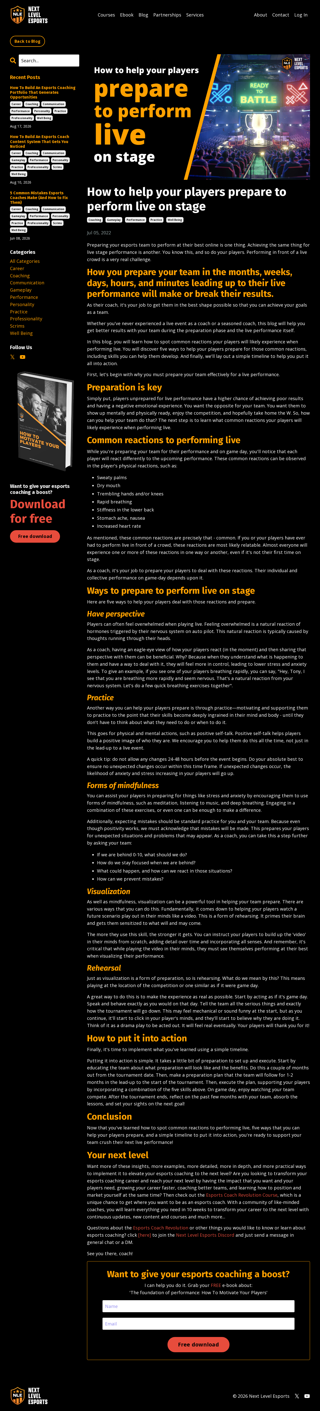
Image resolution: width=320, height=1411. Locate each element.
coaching (94, 220)
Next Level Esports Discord (205, 1235)
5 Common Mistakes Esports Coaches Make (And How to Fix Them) (39, 198)
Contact (280, 15)
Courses (106, 15)
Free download (35, 536)
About (260, 15)
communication (53, 104)
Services (195, 15)
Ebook (127, 15)
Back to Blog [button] (27, 41)
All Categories (25, 261)
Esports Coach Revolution (160, 1228)
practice (156, 220)
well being (175, 220)
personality (42, 111)
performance (135, 220)
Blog (143, 15)
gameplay (114, 220)
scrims (57, 167)
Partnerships (167, 15)
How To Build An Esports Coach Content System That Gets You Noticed (39, 141)
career (16, 104)
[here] (144, 1235)
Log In (301, 15)
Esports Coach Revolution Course (242, 1195)
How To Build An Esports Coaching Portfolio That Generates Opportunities (43, 92)
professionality (22, 118)
